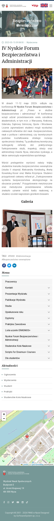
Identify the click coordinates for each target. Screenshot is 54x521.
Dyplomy (9, 318)
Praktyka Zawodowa (15, 324)
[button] (27, 435)
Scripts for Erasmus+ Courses (20, 352)
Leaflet (25, 464)
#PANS (11, 256)
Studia (8, 306)
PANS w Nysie (34, 513)
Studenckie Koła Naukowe (18, 346)
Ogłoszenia (10, 374)
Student (8, 386)
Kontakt (9, 287)
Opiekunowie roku (14, 312)
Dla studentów (12, 358)
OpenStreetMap (37, 464)
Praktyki (8, 391)
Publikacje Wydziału (15, 300)
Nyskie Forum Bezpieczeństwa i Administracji (21, 338)
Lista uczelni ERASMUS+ (17, 330)
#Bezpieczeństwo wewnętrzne (16, 259)
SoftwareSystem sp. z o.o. (28, 516)
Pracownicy (11, 281)
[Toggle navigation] (50, 6)
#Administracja (23, 256)
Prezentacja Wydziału (16, 293)
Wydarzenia (10, 380)
